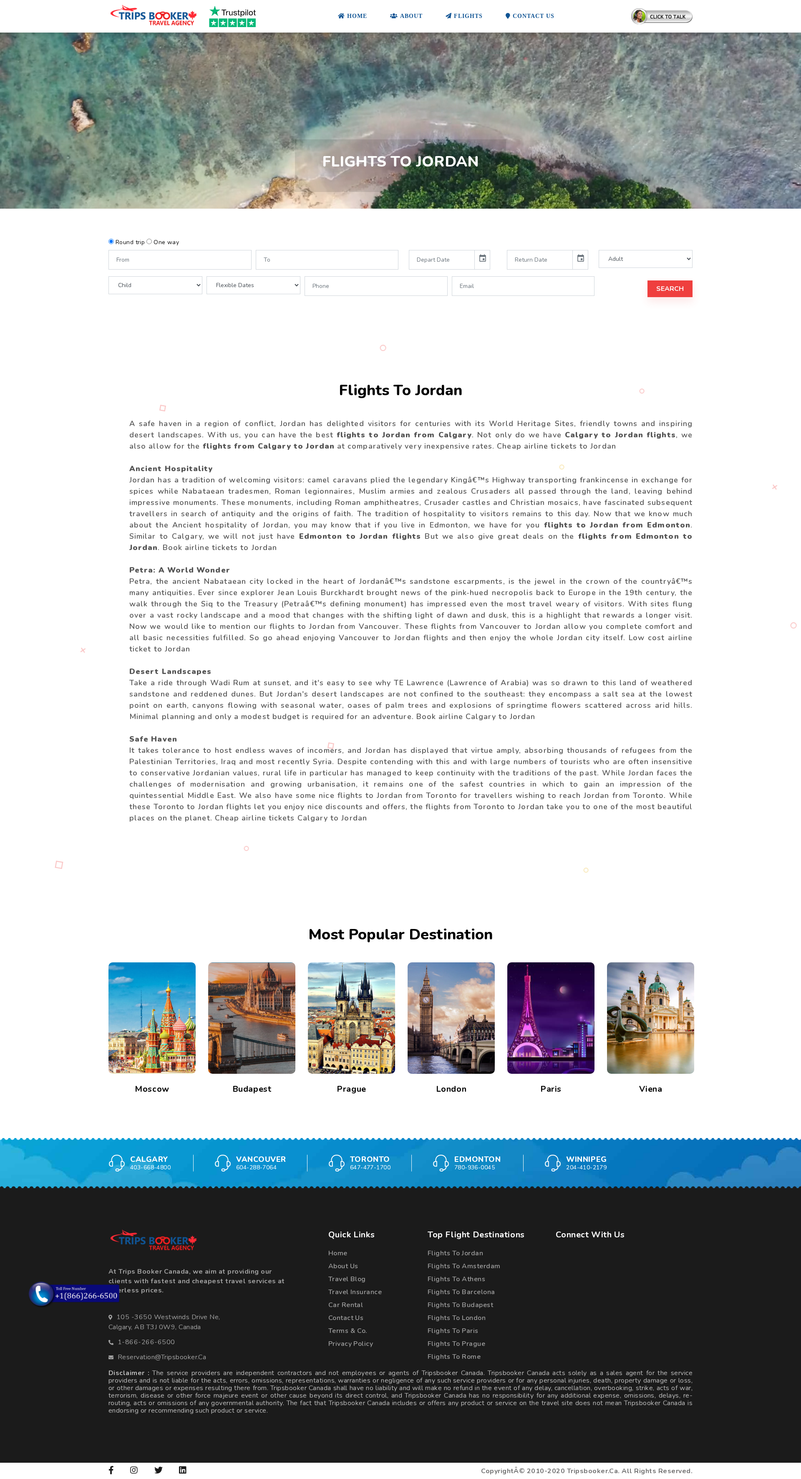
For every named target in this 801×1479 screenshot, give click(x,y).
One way (166, 242)
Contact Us (346, 1318)
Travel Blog (347, 1279)
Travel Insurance (355, 1292)
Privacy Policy (350, 1343)
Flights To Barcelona (461, 1292)
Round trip (130, 242)
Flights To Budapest (460, 1305)
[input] (442, 260)
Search (670, 288)
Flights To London (457, 1318)
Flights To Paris (453, 1330)
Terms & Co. (348, 1330)
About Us (343, 1266)
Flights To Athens (456, 1279)
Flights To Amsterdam (464, 1266)
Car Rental (345, 1305)
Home (338, 1253)
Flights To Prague (456, 1343)
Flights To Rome (454, 1356)
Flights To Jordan (455, 1253)
